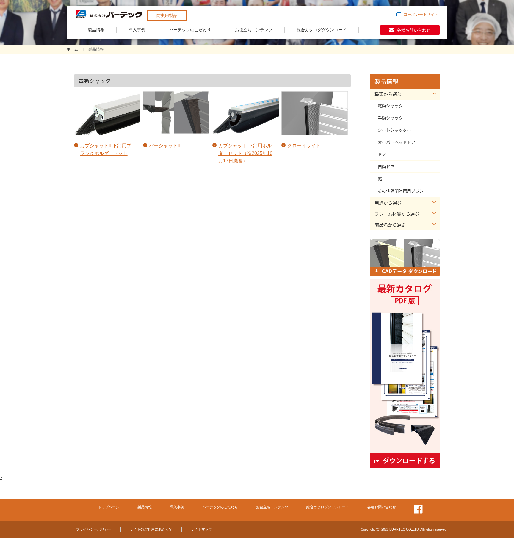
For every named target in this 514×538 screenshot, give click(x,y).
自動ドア (386, 167)
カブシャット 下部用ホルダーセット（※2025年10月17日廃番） (245, 153)
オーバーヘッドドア (396, 142)
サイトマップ (201, 529)
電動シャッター (392, 106)
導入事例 (136, 29)
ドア (382, 154)
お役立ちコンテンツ (253, 29)
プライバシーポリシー (94, 529)
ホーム (72, 49)
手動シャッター (392, 118)
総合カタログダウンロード (322, 29)
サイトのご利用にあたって (151, 529)
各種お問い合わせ (413, 30)
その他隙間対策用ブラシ (401, 191)
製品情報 (96, 29)
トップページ (108, 507)
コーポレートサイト (421, 14)
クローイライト (304, 145)
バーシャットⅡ (164, 145)
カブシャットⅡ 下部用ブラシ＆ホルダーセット (105, 149)
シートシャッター (394, 130)
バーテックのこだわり (190, 29)
